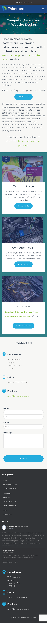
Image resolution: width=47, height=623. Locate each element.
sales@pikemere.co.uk (18, 396)
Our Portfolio (10, 506)
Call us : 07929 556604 (23, 2)
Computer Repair (10, 485)
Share (16, 562)
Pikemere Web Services (17, 526)
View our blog (23, 326)
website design (12, 55)
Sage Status (8, 551)
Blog (5, 510)
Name (6, 408)
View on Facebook (7, 562)
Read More (23, 206)
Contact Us (7, 515)
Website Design (10, 501)
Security (7, 493)
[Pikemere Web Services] (15, 8)
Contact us (23, 97)
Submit (23, 458)
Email (6, 423)
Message (8, 433)
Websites (6, 497)
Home (5, 480)
